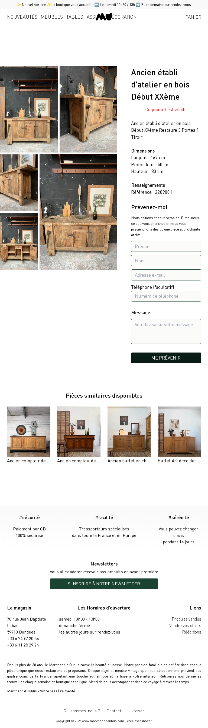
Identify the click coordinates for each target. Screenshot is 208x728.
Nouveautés (22, 16)
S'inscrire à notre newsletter (104, 583)
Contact (114, 710)
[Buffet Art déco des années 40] (179, 435)
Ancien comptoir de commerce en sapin (46, 460)
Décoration (122, 16)
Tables (74, 16)
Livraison (136, 710)
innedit (147, 721)
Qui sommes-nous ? (82, 710)
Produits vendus (186, 619)
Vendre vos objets (185, 625)
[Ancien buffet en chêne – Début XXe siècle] (129, 435)
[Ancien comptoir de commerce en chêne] (78, 435)
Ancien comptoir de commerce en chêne (97, 460)
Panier (193, 17)
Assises (96, 16)
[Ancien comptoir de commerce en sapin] (28, 435)
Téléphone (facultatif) (152, 287)
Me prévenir (166, 358)
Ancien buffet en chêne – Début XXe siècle (150, 460)
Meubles (52, 16)
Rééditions (191, 632)
